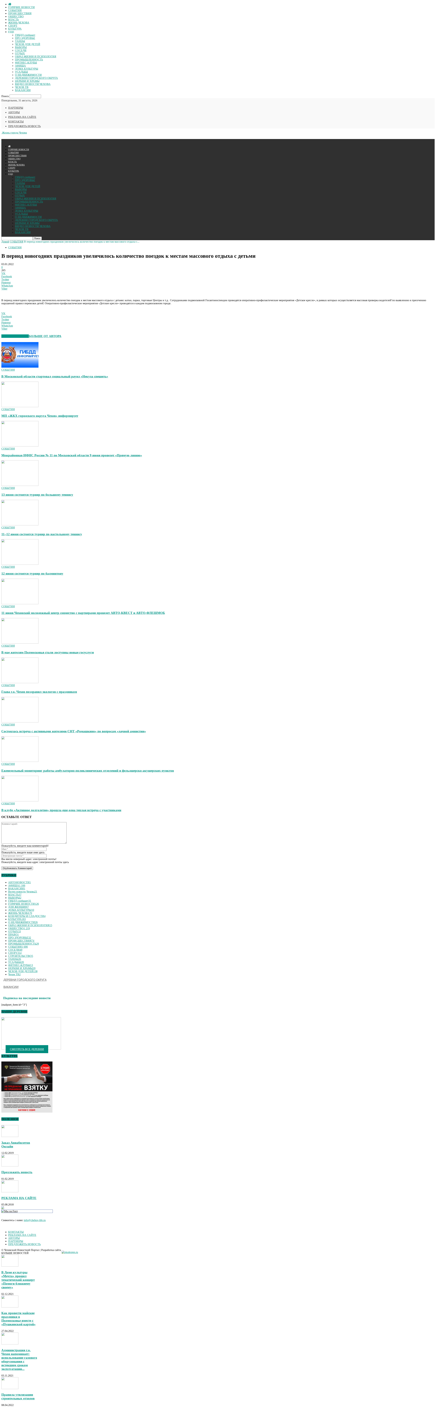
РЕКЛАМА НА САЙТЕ (22, 117)
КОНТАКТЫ (16, 121)
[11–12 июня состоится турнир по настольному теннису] (19, 524)
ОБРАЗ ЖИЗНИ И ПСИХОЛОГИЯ (35, 56)
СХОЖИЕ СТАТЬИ (15, 336)
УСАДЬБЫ (21, 71)
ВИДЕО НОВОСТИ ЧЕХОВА (33, 84)
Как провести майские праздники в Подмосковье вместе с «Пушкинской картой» (18, 1318)
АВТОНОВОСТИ (19, 882)
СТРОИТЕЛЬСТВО (20, 956)
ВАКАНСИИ (23, 90)
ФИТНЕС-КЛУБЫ (26, 62)
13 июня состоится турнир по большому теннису (37, 494)
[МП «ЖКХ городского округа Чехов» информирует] (19, 406)
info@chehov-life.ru (35, 1220)
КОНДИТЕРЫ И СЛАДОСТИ (26, 916)
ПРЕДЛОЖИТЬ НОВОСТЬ (24, 126)
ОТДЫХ (20, 53)
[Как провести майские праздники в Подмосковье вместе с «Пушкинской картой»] (9, 1306)
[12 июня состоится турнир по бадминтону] (19, 563)
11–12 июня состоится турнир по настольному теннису (41, 534)
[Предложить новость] (9, 1165)
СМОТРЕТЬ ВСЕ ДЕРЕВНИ (27, 1049)
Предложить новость (16, 1172)
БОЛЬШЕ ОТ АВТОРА (45, 336)
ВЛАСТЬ (13, 19)
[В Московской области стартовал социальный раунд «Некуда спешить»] (19, 366)
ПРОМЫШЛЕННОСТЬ (29, 59)
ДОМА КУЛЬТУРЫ (26, 68)
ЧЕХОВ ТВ (21, 87)
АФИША (20, 65)
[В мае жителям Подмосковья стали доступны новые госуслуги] (19, 642)
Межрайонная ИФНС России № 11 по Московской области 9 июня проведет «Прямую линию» (71, 455)
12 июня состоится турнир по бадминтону (32, 573)
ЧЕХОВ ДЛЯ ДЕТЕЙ (27, 44)
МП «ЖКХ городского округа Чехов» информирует (39, 416)
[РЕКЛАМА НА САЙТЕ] (9, 1191)
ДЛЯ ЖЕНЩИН (18, 906)
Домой (5, 241)
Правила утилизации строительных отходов (18, 1396)
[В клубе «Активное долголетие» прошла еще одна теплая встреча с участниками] (19, 800)
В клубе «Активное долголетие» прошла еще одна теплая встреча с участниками (61, 810)
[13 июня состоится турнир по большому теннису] (19, 484)
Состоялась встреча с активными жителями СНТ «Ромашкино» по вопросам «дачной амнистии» (73, 731)
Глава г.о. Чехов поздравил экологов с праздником (39, 692)
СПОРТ (12, 25)
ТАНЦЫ (20, 41)
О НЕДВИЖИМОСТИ (28, 74)
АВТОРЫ (14, 112)
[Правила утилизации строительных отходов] (9, 1388)
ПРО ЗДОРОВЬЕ (25, 38)
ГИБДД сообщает (25, 35)
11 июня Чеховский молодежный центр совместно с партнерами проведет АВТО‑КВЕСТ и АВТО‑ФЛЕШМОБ (83, 613)
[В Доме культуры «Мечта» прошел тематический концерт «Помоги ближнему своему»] (9, 1265)
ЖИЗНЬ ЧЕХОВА (18, 22)
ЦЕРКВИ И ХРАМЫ (27, 81)
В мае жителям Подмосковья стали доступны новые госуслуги (47, 652)
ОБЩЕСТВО (16, 16)
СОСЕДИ (20, 50)
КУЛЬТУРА (15, 28)
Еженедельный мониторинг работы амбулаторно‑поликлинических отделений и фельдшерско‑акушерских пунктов (87, 770)
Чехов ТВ (14, 974)
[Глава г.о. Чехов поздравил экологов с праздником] (19, 682)
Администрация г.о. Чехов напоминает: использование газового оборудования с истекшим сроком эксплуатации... (19, 1359)
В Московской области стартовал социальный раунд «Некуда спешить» (54, 376)
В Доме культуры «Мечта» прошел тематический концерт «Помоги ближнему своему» (18, 1280)
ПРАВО (13, 934)
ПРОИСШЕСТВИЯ (20, 13)
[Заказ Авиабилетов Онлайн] (9, 1136)
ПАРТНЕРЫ (15, 107)
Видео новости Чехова (22, 891)
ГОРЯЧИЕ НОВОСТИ (21, 7)
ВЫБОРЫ (21, 47)
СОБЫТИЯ (15, 10)
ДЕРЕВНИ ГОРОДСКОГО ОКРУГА (36, 77)
